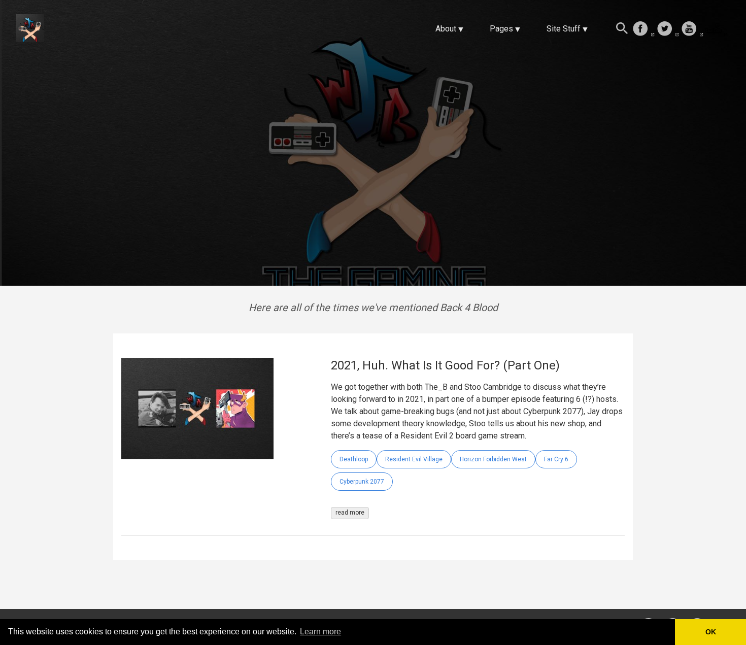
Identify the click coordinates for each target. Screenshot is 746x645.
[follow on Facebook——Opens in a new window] (643, 29)
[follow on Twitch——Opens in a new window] (716, 29)
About (445, 28)
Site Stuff (564, 28)
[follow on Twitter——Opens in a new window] (668, 29)
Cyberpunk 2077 (362, 481)
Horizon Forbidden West (493, 459)
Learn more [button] (320, 631)
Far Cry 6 (556, 459)
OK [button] (710, 632)
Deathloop (354, 459)
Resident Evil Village (414, 459)
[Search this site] (622, 29)
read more (349, 512)
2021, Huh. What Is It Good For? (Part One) (445, 365)
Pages (501, 28)
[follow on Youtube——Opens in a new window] (692, 29)
